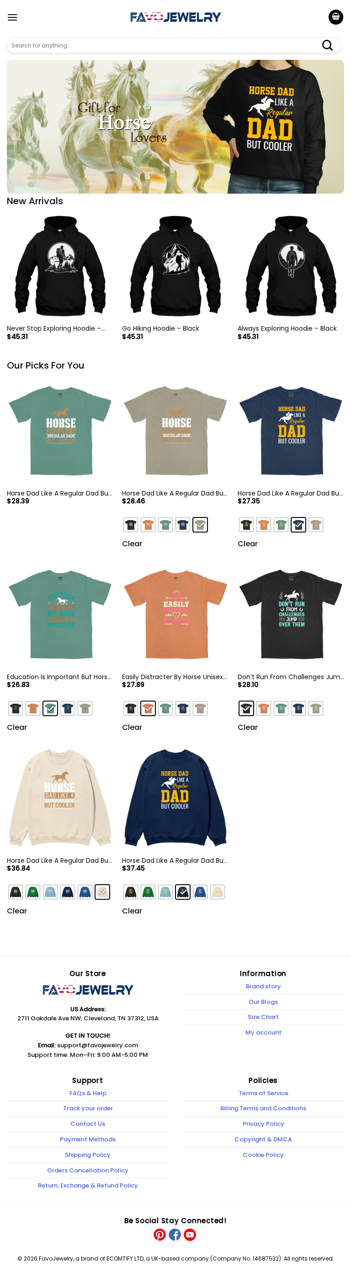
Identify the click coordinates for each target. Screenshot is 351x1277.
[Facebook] (174, 1234)
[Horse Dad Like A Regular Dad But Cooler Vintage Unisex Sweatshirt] (60, 797)
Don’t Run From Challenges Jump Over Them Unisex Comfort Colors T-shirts (291, 677)
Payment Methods (88, 1139)
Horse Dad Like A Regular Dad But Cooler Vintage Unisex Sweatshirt (59, 860)
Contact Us (87, 1123)
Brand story (263, 986)
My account (263, 1032)
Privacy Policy (263, 1123)
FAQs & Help (87, 1093)
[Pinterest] (160, 1234)
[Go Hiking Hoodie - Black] (175, 266)
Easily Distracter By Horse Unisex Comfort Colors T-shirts (172, 677)
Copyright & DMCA (263, 1139)
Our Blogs (263, 1001)
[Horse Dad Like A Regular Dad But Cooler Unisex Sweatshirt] (175, 797)
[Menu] (12, 17)
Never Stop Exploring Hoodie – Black (54, 328)
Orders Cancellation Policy (87, 1170)
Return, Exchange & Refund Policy (88, 1185)
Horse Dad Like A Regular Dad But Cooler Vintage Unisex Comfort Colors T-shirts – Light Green (59, 493)
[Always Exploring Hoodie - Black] (291, 266)
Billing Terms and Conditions (263, 1108)
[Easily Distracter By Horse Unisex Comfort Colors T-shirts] (175, 614)
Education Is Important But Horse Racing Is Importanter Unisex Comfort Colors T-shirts (59, 677)
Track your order (88, 1108)
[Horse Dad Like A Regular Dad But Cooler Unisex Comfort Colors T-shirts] (291, 430)
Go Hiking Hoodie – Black (160, 328)
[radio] (131, 525)
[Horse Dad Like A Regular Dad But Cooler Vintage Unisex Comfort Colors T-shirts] (175, 430)
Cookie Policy (263, 1154)
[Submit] (332, 45)
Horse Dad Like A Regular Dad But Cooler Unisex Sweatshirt (174, 860)
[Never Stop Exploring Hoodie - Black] (60, 266)
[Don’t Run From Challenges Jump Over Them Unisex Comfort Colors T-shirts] (291, 614)
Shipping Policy (88, 1154)
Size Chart (263, 1017)
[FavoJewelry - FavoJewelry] (175, 17)
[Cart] (336, 17)
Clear (132, 543)
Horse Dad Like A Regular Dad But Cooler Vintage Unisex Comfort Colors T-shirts (174, 493)
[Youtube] (189, 1234)
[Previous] (7, 284)
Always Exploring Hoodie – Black (287, 328)
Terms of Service (263, 1093)
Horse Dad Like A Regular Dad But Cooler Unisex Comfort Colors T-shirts (290, 493)
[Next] (344, 284)
